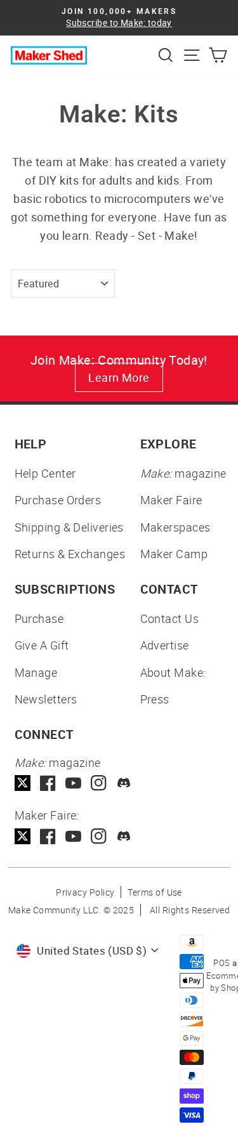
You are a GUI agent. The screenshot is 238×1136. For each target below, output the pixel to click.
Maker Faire (171, 499)
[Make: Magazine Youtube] (73, 783)
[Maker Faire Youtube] (73, 836)
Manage (36, 672)
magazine (183, 473)
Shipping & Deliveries (69, 527)
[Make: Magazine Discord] (124, 783)
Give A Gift (42, 645)
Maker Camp (174, 553)
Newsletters (46, 699)
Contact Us (169, 618)
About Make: (173, 672)
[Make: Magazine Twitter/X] (22, 783)
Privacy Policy (85, 892)
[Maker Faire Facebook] (48, 836)
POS (221, 963)
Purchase (39, 618)
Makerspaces (175, 527)
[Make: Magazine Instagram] (99, 783)
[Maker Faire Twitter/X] (22, 836)
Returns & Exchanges (70, 553)
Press (154, 699)
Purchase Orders (58, 499)
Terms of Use (155, 892)
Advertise (164, 645)
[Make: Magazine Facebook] (48, 783)
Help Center (45, 473)
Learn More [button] (119, 377)
